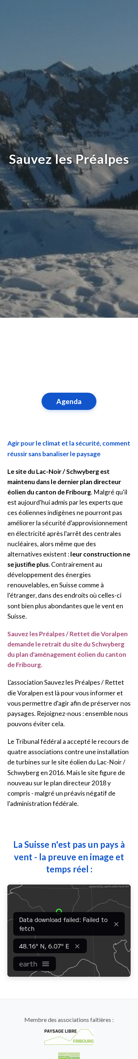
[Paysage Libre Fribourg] (69, 1037)
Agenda (69, 401)
